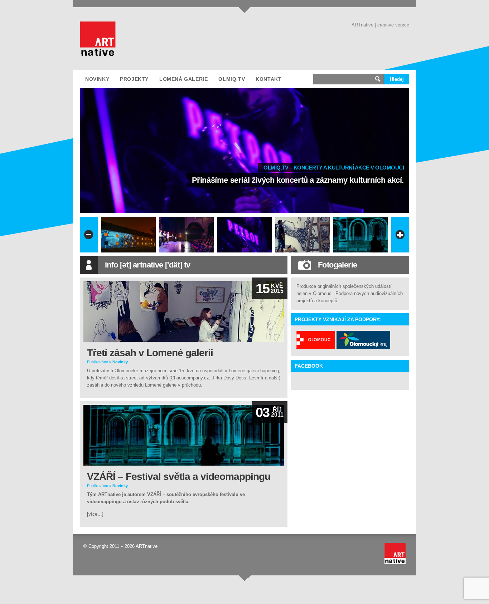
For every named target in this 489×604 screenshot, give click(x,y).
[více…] (95, 514)
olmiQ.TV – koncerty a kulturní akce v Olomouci (333, 167)
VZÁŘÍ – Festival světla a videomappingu (178, 476)
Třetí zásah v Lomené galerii (150, 352)
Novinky (97, 79)
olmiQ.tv (231, 79)
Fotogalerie (337, 264)
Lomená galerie (183, 79)
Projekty (134, 79)
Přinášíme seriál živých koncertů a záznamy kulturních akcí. (298, 180)
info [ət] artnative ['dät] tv (147, 264)
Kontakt (268, 79)
